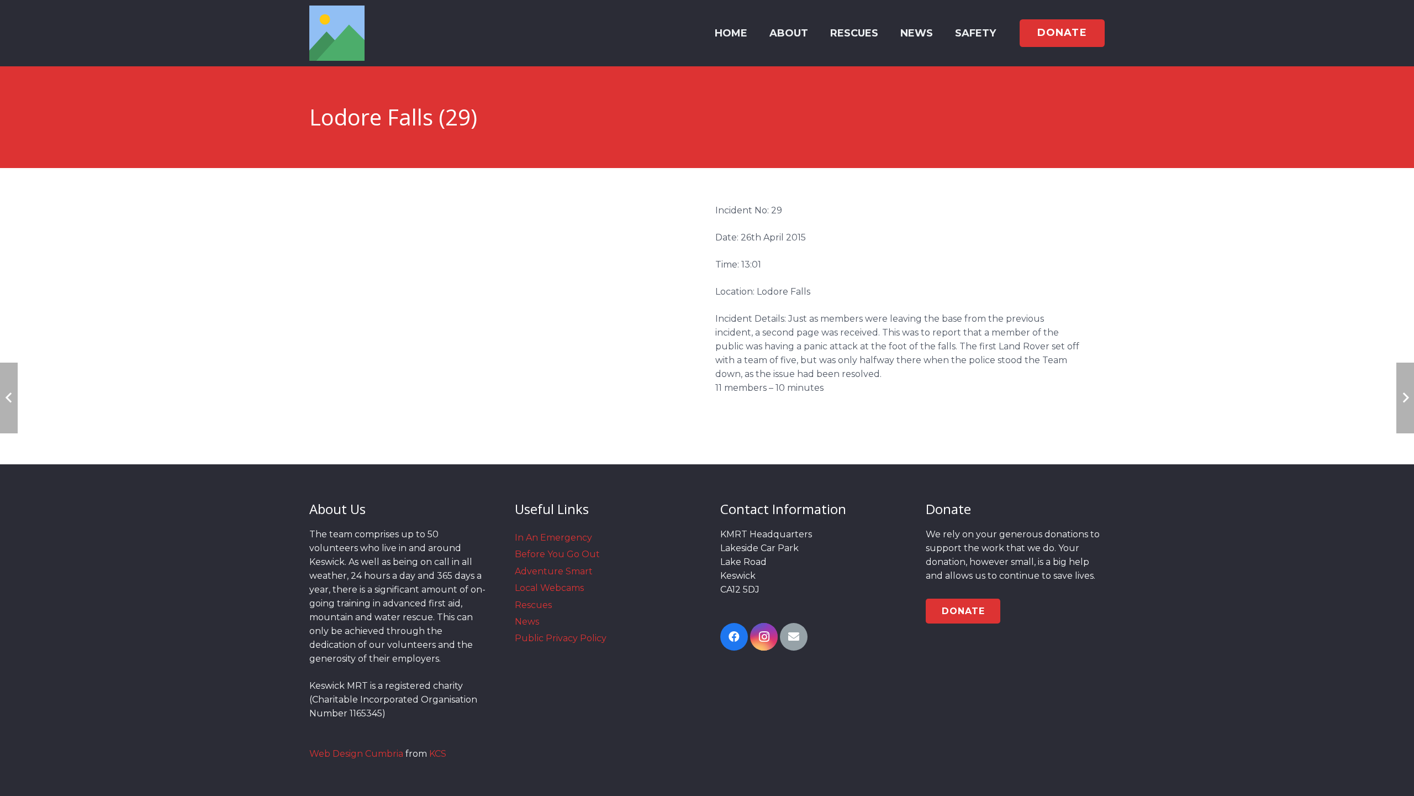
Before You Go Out (557, 554)
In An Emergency (553, 537)
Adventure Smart (554, 571)
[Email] (794, 637)
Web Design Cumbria (356, 753)
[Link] (337, 33)
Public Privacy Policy (560, 638)
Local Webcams (549, 588)
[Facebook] (734, 637)
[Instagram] (764, 637)
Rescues (533, 605)
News (527, 621)
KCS (437, 753)
